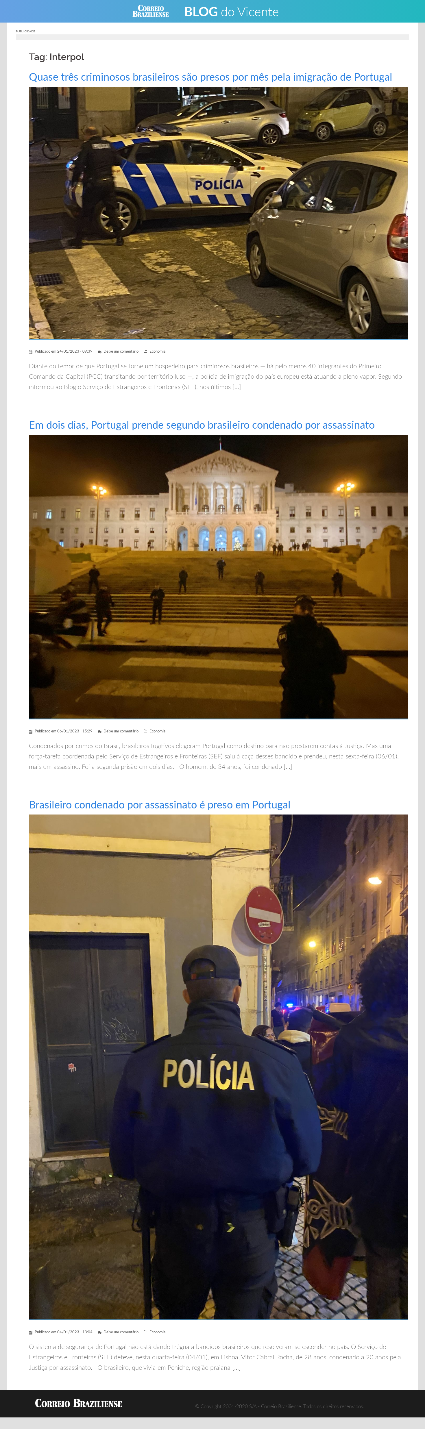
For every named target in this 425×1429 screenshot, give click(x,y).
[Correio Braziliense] (155, 10)
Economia (157, 351)
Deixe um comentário (121, 351)
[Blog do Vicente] (236, 10)
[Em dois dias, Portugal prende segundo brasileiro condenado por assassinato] (218, 576)
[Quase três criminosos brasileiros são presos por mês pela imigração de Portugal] (218, 212)
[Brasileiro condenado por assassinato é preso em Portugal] (218, 1067)
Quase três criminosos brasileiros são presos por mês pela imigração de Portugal (210, 77)
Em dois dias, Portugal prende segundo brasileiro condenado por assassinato (202, 425)
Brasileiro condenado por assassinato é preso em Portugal (160, 805)
